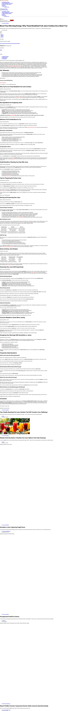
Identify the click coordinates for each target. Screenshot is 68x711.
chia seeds (13, 158)
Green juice (4, 190)
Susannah (3, 620)
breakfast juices (5, 56)
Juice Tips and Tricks (6, 4)
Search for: (2, 19)
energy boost (4, 57)
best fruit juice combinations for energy (14, 66)
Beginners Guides (5, 2)
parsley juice (8, 175)
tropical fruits (12, 115)
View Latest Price (3, 82)
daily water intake (20, 217)
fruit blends (4, 58)
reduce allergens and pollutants (8, 246)
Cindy (3, 416)
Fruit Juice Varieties (5, 23)
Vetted (3, 5)
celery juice (33, 272)
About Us (4, 6)
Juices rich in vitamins (18, 97)
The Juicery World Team (6, 531)
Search (11, 20)
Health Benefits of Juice (7, 3)
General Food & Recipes (6, 703)
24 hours (8, 264)
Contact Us (6, 16)
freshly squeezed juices (31, 127)
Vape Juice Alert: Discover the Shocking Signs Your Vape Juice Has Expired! (10, 43)
